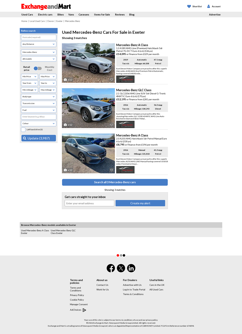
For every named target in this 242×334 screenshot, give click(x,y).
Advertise (215, 14)
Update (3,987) (38, 138)
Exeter (59, 21)
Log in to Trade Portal (134, 289)
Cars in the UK (156, 284)
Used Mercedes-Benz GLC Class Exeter (63, 231)
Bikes (60, 14)
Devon (50, 21)
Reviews (120, 14)
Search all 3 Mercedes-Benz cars (115, 182)
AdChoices (76, 309)
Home (24, 21)
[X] (121, 271)
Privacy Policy (77, 295)
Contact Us (102, 284)
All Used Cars (156, 289)
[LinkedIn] (131, 270)
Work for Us (102, 289)
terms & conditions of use (127, 320)
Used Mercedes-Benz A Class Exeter (35, 231)
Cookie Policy (77, 299)
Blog (131, 14)
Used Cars (27, 14)
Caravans (84, 14)
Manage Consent (79, 304)
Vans (71, 14)
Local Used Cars (37, 21)
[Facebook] (111, 270)
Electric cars (45, 14)
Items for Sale (102, 14)
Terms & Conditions (133, 294)
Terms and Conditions (75, 289)
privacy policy (151, 320)
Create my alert (140, 203)
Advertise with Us (132, 284)
